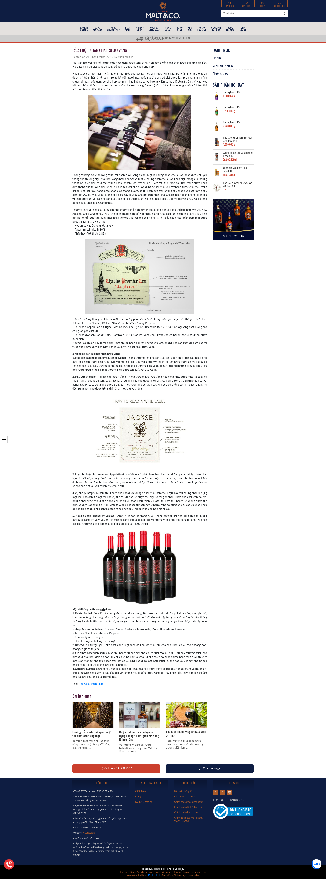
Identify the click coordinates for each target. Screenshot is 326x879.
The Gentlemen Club (91, 684)
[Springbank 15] (217, 111)
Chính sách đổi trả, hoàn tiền (189, 807)
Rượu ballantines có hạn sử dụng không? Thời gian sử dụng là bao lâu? (139, 736)
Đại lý (262, 6)
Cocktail (216, 29)
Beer (128, 29)
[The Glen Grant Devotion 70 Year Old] (217, 187)
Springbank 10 (231, 122)
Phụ (190, 29)
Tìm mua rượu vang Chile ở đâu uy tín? (186, 734)
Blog (230, 29)
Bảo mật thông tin (183, 791)
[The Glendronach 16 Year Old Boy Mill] (217, 142)
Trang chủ (230, 6)
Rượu (97, 29)
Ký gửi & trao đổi (144, 802)
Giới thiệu (246, 6)
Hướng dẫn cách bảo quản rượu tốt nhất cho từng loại (92, 734)
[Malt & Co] (163, 11)
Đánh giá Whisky (223, 66)
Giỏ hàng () (279, 6)
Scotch (84, 29)
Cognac (154, 29)
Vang (113, 29)
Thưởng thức (220, 73)
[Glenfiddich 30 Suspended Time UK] (217, 157)
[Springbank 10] (217, 126)
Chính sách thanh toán (186, 812)
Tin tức (217, 58)
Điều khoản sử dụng (184, 797)
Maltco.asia (89, 833)
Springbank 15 (231, 107)
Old (242, 29)
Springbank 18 (231, 92)
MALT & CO (153, 875)
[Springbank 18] (217, 96)
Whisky (140, 29)
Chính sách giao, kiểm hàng (188, 802)
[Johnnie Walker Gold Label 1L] (217, 172)
